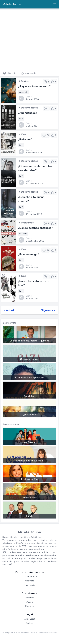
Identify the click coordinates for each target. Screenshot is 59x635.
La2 (21, 118)
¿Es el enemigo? (28, 254)
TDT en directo (29, 576)
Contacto (29, 606)
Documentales (29, 107)
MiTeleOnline (11, 4)
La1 (21, 145)
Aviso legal (29, 618)
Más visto (11, 73)
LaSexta (23, 233)
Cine (23, 134)
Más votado (30, 73)
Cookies (29, 623)
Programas (27, 222)
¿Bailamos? (25, 139)
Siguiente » (48, 310)
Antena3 (23, 92)
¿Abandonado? (27, 113)
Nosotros (29, 597)
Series (25, 81)
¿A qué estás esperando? (34, 86)
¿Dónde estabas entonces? (35, 228)
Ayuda (29, 602)
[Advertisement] (29, 39)
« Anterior (10, 310)
